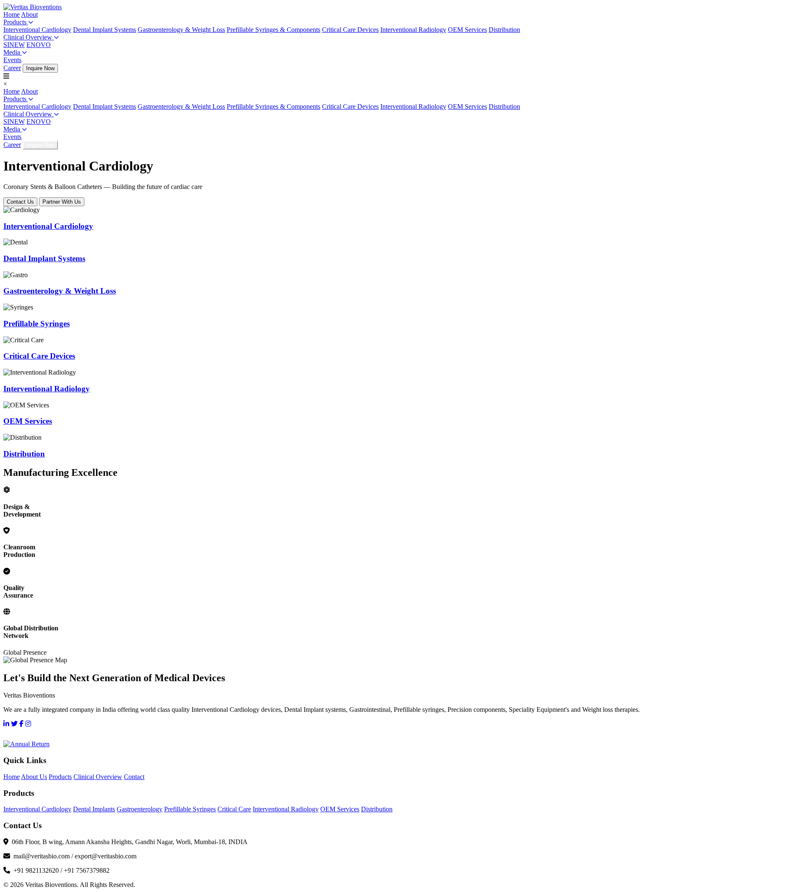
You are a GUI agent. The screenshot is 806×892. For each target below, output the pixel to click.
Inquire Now (40, 68)
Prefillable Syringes (190, 809)
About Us (34, 776)
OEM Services (467, 29)
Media (12, 52)
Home (11, 14)
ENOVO (38, 44)
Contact (134, 776)
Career (12, 67)
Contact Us (20, 202)
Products (15, 22)
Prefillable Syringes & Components (273, 29)
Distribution (504, 29)
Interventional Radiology (413, 29)
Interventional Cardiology (37, 29)
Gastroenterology (139, 809)
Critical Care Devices (350, 29)
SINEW (14, 44)
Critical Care (234, 809)
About (29, 14)
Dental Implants (94, 809)
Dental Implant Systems (104, 29)
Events (12, 59)
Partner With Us (61, 202)
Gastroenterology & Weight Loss (181, 29)
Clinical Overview (28, 37)
